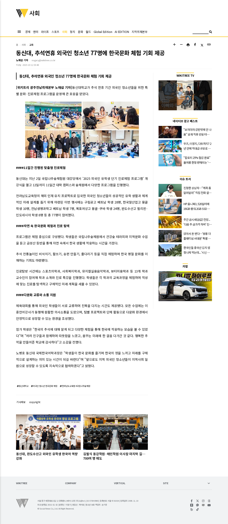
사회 (64, 32)
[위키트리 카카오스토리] (192, 505)
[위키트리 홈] (22, 16)
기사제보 (20, 402)
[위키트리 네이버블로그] (203, 505)
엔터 (35, 32)
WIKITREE (21, 483)
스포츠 (55, 32)
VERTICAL (119, 483)
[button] (174, 44)
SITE (165, 483)
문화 (80, 32)
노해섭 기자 (22, 60)
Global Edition (103, 32)
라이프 (45, 32)
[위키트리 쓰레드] (209, 501)
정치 (72, 32)
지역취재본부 (139, 32)
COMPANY (70, 483)
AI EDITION (122, 32)
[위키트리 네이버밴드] (192, 509)
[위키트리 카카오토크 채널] (198, 505)
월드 (88, 32)
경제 (27, 32)
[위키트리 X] (198, 501)
